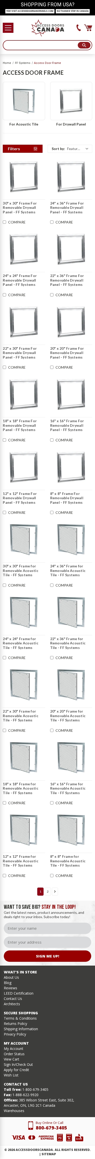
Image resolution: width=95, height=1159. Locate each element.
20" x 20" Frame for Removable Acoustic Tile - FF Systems (68, 715)
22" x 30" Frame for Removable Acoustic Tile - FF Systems (20, 715)
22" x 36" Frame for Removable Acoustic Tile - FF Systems (68, 643)
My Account (13, 1048)
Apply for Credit (16, 1069)
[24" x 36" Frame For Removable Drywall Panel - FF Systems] (71, 177)
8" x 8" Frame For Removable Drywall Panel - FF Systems (66, 498)
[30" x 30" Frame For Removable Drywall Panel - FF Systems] (24, 177)
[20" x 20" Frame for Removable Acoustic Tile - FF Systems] (71, 685)
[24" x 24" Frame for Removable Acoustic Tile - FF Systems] (24, 612)
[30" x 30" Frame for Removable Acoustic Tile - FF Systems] (24, 540)
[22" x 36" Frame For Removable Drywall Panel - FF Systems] (71, 249)
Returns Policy (15, 1023)
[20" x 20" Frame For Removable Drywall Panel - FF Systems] (71, 322)
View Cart (11, 1059)
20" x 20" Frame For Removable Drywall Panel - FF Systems (67, 352)
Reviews (10, 988)
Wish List (11, 1075)
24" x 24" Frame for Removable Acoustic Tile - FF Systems (20, 643)
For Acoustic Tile (23, 124)
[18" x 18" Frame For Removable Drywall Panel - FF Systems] (24, 394)
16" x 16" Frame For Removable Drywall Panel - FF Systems (67, 425)
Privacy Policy (15, 1034)
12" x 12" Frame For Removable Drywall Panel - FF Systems (20, 498)
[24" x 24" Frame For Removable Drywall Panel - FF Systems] (24, 249)
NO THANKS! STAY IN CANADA (73, 11)
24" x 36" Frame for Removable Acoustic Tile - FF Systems (68, 570)
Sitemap (49, 1154)
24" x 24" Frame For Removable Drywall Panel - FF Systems (20, 280)
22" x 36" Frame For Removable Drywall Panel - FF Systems (67, 280)
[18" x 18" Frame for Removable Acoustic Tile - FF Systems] (24, 757)
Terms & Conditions (20, 1018)
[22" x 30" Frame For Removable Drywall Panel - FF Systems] (24, 322)
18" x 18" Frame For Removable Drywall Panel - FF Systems (20, 425)
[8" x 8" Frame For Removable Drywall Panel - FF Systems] (71, 467)
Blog (7, 982)
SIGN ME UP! (47, 956)
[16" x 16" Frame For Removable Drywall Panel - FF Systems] (71, 394)
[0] (88, 27)
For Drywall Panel (71, 124)
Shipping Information (21, 1028)
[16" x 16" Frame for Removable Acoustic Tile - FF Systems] (71, 757)
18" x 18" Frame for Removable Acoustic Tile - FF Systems (20, 788)
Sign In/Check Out (18, 1064)
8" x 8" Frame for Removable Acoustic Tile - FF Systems (68, 860)
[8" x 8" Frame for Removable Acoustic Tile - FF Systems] (71, 830)
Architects (12, 1003)
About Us (11, 977)
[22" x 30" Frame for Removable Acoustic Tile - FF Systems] (24, 685)
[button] (70, 149)
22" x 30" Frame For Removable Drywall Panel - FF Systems (20, 352)
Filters (14, 148)
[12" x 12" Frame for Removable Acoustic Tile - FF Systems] (24, 830)
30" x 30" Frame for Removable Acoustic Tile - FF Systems (20, 570)
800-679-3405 (51, 1128)
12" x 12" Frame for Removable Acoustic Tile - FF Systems (20, 860)
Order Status (14, 1053)
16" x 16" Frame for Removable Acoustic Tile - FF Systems (68, 788)
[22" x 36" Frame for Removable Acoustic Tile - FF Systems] (71, 612)
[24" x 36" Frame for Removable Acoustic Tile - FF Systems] (71, 540)
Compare (17, 222)
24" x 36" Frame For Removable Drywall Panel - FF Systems (67, 207)
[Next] (55, 892)
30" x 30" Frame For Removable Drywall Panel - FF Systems (20, 207)
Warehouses (14, 1110)
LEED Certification (18, 993)
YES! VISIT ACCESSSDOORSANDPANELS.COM (29, 11)
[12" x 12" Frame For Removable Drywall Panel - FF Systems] (24, 467)
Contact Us (13, 998)
